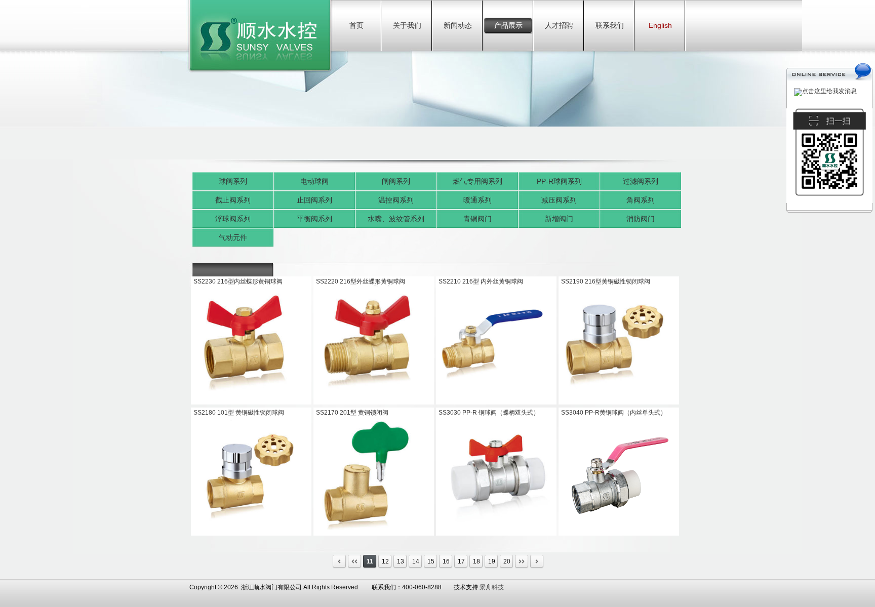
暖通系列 (477, 200)
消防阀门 (640, 219)
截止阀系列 (233, 200)
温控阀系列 (396, 200)
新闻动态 (458, 25)
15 (430, 561)
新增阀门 (559, 219)
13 (400, 561)
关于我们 (407, 25)
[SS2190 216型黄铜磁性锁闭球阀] (619, 402)
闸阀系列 (396, 181)
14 (415, 561)
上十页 (355, 562)
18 (476, 561)
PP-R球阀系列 (559, 181)
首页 (356, 25)
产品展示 (508, 25)
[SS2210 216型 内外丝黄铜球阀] (496, 402)
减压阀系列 (559, 200)
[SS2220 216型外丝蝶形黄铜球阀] (373, 402)
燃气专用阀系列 (477, 181)
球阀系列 (233, 181)
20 (506, 561)
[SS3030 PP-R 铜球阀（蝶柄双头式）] (496, 533)
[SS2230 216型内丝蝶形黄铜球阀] (251, 402)
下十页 (522, 562)
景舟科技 (492, 587)
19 (491, 561)
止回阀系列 (314, 200)
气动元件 (233, 237)
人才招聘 (559, 25)
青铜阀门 (477, 219)
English (660, 25)
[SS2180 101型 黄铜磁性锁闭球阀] (251, 533)
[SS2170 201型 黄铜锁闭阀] (373, 533)
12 (385, 561)
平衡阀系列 (314, 219)
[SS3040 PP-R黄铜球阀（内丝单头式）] (619, 533)
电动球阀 (314, 181)
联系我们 (609, 25)
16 (446, 561)
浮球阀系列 (233, 219)
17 (461, 561)
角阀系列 (640, 200)
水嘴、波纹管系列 (396, 219)
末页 (537, 562)
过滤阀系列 (640, 181)
